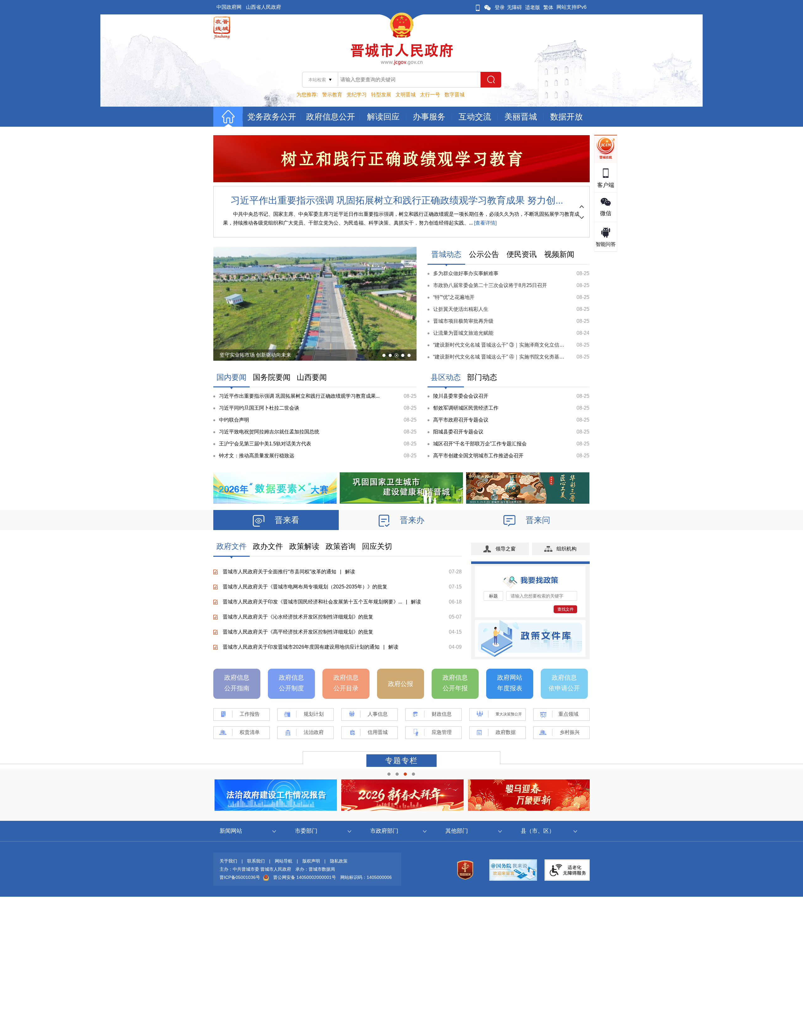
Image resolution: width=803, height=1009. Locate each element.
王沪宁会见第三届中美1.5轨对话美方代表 (265, 443)
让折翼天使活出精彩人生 (460, 309)
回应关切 (377, 546)
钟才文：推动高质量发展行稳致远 (256, 455)
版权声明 (311, 860)
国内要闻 (231, 377)
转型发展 (381, 94)
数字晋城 (454, 94)
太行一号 (430, 94)
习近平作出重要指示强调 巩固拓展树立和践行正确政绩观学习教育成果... (299, 396)
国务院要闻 (271, 377)
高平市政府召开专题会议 (460, 419)
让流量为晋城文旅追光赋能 (463, 333)
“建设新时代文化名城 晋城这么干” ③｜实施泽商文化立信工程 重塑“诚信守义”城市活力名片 (533, 345)
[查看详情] (485, 223)
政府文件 (231, 546)
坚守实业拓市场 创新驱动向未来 (255, 355)
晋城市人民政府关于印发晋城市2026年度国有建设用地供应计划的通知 (301, 647)
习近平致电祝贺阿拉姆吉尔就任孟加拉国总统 (269, 431)
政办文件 (268, 546)
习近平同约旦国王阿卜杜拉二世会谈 (259, 408)
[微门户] (478, 7)
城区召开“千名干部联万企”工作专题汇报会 (480, 443)
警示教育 (332, 94)
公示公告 (484, 254)
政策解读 (304, 546)
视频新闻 (559, 254)
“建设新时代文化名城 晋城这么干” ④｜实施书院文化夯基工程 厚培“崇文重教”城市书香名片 (533, 356)
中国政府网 (229, 7)
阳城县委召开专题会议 (458, 431)
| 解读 (345, 571)
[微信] (487, 7)
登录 (500, 7)
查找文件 (565, 609)
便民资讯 (522, 254)
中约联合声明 (234, 419)
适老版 (532, 7)
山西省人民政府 (263, 7)
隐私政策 (339, 860)
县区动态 (446, 377)
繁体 (548, 7)
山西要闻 (312, 377)
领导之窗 (506, 548)
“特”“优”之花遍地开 (454, 297)
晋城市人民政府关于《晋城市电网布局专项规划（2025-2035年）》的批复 (305, 586)
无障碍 (514, 7)
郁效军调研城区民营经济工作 (465, 408)
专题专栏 (401, 760)
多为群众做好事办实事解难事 (465, 273)
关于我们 (228, 860)
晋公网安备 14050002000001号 (304, 877)
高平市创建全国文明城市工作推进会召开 (478, 455)
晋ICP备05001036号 (240, 877)
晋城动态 (446, 254)
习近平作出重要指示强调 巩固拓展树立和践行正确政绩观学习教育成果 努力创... (397, 200)
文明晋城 (406, 94)
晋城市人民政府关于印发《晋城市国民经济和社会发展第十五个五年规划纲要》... (312, 601)
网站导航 (283, 860)
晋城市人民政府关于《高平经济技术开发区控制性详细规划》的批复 (298, 632)
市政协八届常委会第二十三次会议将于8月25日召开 (490, 285)
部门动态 (482, 377)
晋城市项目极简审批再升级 (463, 321)
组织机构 (566, 548)
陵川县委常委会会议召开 (460, 396)
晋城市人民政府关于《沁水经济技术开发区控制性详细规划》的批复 (298, 616)
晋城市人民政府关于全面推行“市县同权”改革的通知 (279, 571)
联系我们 (256, 860)
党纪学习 (357, 94)
